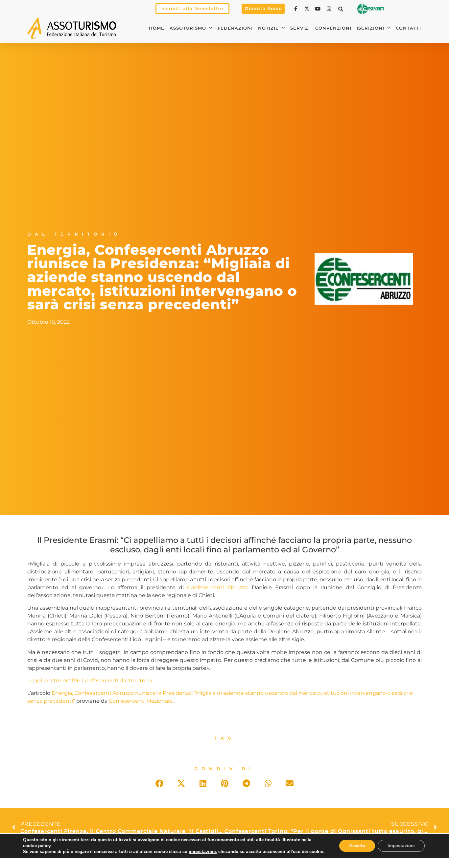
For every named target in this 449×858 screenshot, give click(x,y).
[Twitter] (308, 8)
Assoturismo (188, 28)
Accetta (357, 846)
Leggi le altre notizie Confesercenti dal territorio (89, 680)
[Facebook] (296, 8)
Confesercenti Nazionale (141, 701)
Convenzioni (333, 28)
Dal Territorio (74, 234)
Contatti (408, 28)
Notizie (268, 28)
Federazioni (235, 28)
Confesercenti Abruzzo (217, 587)
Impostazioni (401, 846)
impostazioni (202, 852)
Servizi (300, 28)
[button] (341, 9)
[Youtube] (318, 8)
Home (156, 28)
